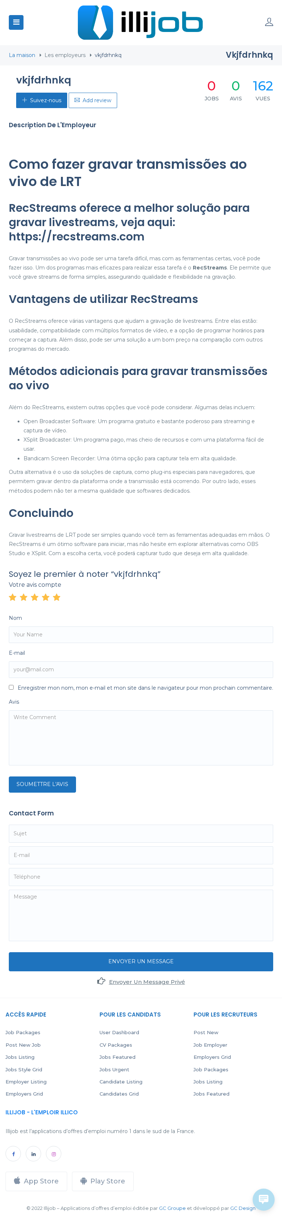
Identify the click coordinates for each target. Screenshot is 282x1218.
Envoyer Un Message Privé (147, 981)
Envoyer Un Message (141, 961)
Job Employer (210, 1045)
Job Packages (23, 1032)
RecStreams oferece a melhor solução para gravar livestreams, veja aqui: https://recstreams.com (129, 222)
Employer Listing (26, 1082)
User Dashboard (119, 1032)
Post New (206, 1032)
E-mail (17, 653)
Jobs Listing (20, 1057)
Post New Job (23, 1045)
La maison (22, 55)
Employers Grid (24, 1094)
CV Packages (116, 1045)
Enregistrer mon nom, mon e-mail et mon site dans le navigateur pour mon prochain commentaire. (145, 688)
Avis (14, 702)
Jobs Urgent (114, 1069)
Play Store (107, 1181)
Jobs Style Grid (24, 1069)
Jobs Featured (117, 1057)
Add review (97, 100)
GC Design (243, 1208)
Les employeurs (65, 55)
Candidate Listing (121, 1082)
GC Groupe (172, 1208)
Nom (15, 618)
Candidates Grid (119, 1094)
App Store (41, 1181)
